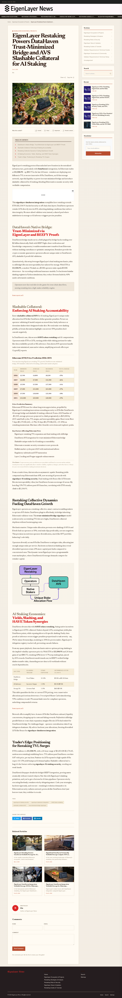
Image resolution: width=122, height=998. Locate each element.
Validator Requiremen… (106, 16)
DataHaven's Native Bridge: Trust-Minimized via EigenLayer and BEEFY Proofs (41, 144)
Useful (39, 130)
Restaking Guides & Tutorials (53, 988)
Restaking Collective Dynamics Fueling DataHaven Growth (35, 151)
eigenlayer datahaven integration (40, 802)
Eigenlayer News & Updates (52, 985)
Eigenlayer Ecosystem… (10, 16)
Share (62, 77)
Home (9, 22)
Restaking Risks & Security (52, 982)
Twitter (17, 818)
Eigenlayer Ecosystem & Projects (20, 22)
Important (57, 130)
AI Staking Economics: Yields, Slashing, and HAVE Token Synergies (38, 154)
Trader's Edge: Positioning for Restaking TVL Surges (33, 157)
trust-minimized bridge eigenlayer (37, 805)
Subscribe (98, 153)
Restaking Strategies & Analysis (53, 980)
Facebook (27, 818)
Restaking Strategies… (30, 16)
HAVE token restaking (57, 802)
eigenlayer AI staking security (21, 802)
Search (83, 974)
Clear (47, 130)
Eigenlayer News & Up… (68, 16)
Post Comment (19, 948)
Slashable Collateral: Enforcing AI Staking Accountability (34, 147)
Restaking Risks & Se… (49, 16)
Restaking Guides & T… (87, 16)
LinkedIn (38, 818)
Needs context (69, 130)
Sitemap (83, 977)
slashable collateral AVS (20, 805)
